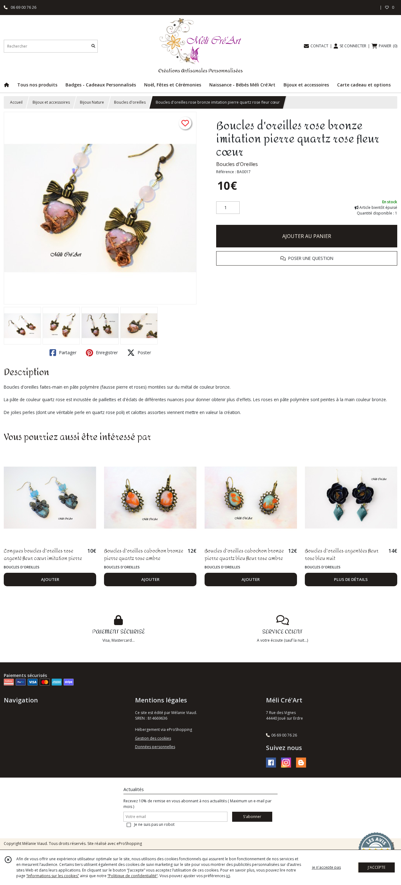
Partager (67, 352)
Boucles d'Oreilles (237, 164)
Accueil (16, 102)
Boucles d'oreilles (130, 102)
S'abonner (252, 816)
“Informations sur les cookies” (52, 875)
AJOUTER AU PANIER (306, 236)
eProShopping (129, 843)
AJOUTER (50, 579)
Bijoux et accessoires (51, 102)
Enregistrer (106, 352)
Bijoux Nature (92, 102)
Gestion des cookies (153, 738)
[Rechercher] (93, 46)
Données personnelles (155, 746)
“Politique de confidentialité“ (132, 875)
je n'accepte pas (326, 867)
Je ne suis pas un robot (154, 824)
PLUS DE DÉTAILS (351, 579)
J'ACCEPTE (376, 867)
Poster (143, 352)
